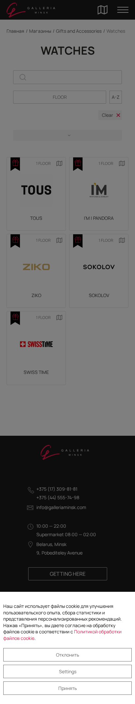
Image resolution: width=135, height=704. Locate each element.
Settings (67, 671)
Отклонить (67, 655)
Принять (67, 688)
